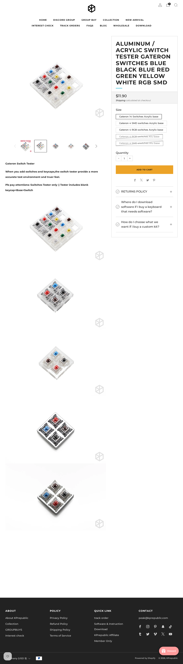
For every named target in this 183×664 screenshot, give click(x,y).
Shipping (120, 100)
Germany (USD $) (16, 658)
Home (43, 20)
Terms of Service (60, 635)
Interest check (43, 25)
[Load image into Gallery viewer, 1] (25, 146)
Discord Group (64, 20)
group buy (89, 20)
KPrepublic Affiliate (106, 635)
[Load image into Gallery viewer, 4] (71, 146)
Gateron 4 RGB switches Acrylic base (141, 129)
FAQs (89, 25)
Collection (11, 623)
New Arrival (135, 20)
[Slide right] (96, 146)
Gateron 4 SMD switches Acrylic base (141, 123)
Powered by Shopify (145, 658)
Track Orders (70, 25)
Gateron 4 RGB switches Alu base (139, 136)
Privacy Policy (59, 618)
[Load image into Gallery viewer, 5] (86, 146)
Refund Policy (59, 623)
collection (111, 20)
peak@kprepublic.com (153, 618)
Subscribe (134, 579)
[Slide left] (15, 146)
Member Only (103, 641)
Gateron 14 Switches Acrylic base (138, 116)
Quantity (122, 152)
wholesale (121, 25)
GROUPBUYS (13, 629)
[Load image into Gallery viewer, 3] (55, 146)
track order (101, 618)
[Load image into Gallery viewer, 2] (40, 146)
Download (144, 25)
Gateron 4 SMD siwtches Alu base (139, 143)
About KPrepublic (16, 618)
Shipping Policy (60, 629)
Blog (103, 25)
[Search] (176, 5)
